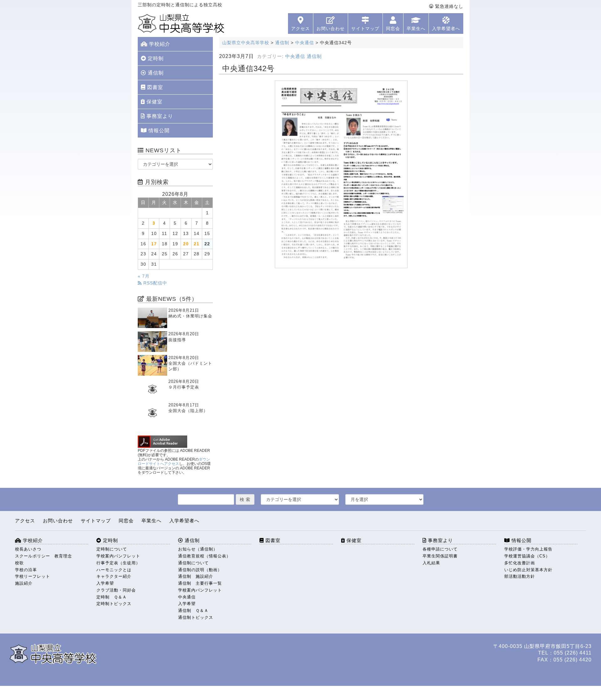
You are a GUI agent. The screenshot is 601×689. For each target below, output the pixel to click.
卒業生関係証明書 (440, 556)
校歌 (19, 563)
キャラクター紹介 (113, 576)
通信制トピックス (195, 617)
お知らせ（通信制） (198, 549)
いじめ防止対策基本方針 (528, 569)
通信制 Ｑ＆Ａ (193, 610)
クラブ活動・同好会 (116, 590)
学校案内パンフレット (118, 556)
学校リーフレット (32, 576)
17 (154, 244)
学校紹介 (158, 44)
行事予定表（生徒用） (118, 563)
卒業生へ (416, 28)
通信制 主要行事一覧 (200, 583)
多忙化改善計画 (519, 563)
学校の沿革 (26, 569)
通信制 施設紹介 (195, 576)
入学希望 (105, 583)
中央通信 (295, 56)
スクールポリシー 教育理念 (43, 556)
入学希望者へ (446, 28)
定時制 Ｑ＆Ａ (111, 597)
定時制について (111, 549)
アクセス (300, 28)
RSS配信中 (154, 283)
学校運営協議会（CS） (527, 556)
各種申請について (440, 549)
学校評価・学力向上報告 (528, 549)
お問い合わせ (330, 28)
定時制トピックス (113, 603)
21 (196, 244)
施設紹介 (24, 583)
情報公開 (158, 130)
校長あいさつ (28, 549)
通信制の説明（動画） (200, 569)
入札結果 (431, 563)
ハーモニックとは (113, 569)
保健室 (153, 101)
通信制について (193, 563)
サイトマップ (365, 28)
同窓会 (393, 28)
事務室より (159, 116)
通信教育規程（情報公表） (204, 556)
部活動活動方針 (519, 576)
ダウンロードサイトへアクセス (174, 461)
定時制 (155, 58)
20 (186, 244)
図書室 (154, 87)
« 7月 (144, 276)
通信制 (314, 56)
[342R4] (341, 174)
